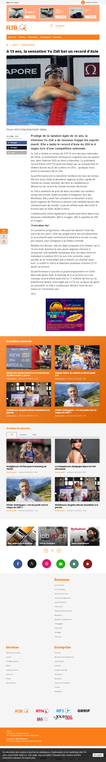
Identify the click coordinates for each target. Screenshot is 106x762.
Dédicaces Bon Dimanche (63, 611)
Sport (15, 45)
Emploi (8, 678)
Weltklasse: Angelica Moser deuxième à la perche (28, 411)
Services (57, 37)
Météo (8, 665)
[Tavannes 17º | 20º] (51, 23)
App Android (87, 563)
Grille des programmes (63, 598)
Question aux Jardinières (63, 619)
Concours (58, 637)
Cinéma (8, 657)
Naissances (58, 615)
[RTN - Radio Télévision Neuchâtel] (42, 711)
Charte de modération (62, 683)
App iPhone (74, 563)
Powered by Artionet (13, 741)
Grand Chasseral (60, 602)
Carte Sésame (59, 661)
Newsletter (58, 691)
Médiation (58, 678)
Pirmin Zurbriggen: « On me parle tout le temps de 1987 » (75, 411)
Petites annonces (12, 670)
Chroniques (45, 37)
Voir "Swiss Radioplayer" (53, 536)
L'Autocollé (58, 628)
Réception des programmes (64, 657)
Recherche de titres (61, 593)
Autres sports (28, 45)
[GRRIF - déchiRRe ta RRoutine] (83, 711)
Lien (13, 153)
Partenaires (59, 674)
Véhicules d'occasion (13, 653)
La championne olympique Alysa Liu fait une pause (75, 467)
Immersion (58, 606)
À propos (58, 653)
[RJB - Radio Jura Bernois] (21, 711)
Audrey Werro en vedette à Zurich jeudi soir (75, 374)
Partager (13, 143)
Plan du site (35, 735)
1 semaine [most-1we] (23, 435)
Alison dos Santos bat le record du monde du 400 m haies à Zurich (27, 374)
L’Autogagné (59, 624)
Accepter (98, 755)
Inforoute (9, 674)
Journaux (12, 37)
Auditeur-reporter (91, 2)
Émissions (32, 37)
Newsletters (60, 563)
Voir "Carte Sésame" (85, 536)
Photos (22, 37)
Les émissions (59, 585)
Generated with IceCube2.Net (32, 741)
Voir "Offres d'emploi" (21, 536)
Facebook (17, 563)
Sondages (58, 632)
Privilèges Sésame (12, 661)
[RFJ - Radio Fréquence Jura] (63, 711)
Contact (57, 687)
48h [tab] (11, 435)
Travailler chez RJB (61, 670)
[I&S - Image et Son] (42, 719)
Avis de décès (10, 683)
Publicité (58, 665)
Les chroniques (60, 589)
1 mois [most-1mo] (34, 435)
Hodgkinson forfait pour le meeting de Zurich (26, 467)
